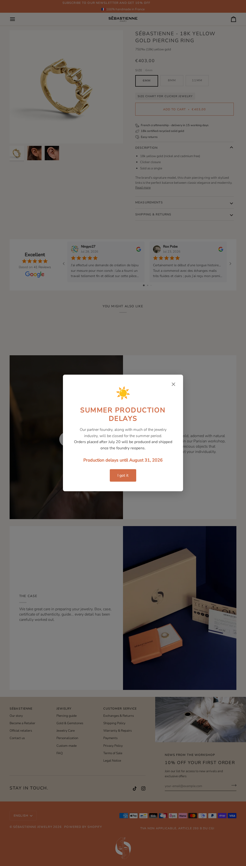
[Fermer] (173, 384)
